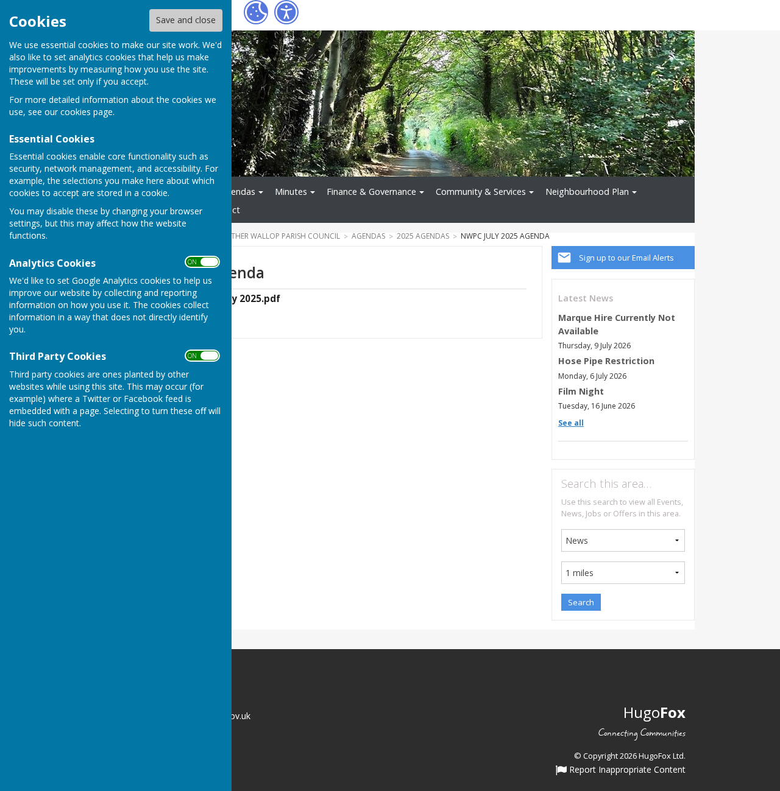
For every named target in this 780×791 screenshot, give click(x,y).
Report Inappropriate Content (626, 770)
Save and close (186, 20)
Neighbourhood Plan (587, 191)
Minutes (291, 191)
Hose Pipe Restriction (606, 361)
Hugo (654, 712)
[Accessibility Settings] (286, 12)
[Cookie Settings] (256, 12)
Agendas (237, 191)
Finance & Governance (371, 191)
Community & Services (481, 191)
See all (571, 423)
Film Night (581, 391)
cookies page (86, 112)
